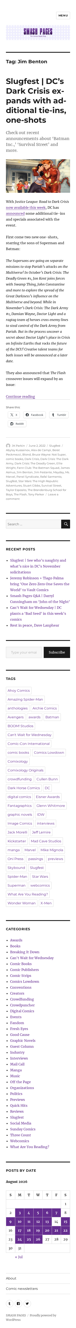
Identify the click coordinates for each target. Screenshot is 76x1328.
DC (47, 788)
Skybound (16, 868)
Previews (17, 1099)
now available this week (26, 207)
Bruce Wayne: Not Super (49, 454)
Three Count (20, 1135)
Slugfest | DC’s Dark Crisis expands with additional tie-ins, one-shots (36, 100)
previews (55, 859)
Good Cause (20, 1035)
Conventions (20, 987)
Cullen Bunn (47, 779)
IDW (41, 815)
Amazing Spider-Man (25, 699)
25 (29, 1239)
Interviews (19, 1058)
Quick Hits (18, 1105)
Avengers (16, 717)
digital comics (19, 797)
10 (20, 1221)
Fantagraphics (20, 806)
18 (29, 1230)
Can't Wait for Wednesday (30, 735)
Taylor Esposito (16, 490)
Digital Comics (22, 1011)
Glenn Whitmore (51, 806)
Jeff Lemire (41, 832)
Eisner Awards (48, 797)
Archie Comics (45, 708)
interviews (45, 823)
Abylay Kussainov (18, 450)
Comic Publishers (24, 970)
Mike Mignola (52, 850)
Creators (17, 993)
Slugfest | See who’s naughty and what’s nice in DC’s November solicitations (38, 566)
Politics (16, 1094)
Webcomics (19, 1141)
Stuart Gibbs (31, 485)
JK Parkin (18, 445)
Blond (26, 454)
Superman (17, 885)
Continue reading (20, 396)
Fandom (17, 1023)
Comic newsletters (22, 1289)
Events (16, 1017)
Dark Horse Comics (24, 788)
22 (65, 1230)
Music (15, 1076)
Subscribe (57, 652)
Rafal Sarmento (50, 476)
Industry (17, 1052)
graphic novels (20, 815)
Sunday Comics (22, 1129)
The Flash (20, 494)
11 (28, 1221)
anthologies (18, 708)
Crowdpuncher (22, 1005)
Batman (52, 717)
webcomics (40, 885)
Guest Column (22, 1046)
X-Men (46, 903)
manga (14, 850)
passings (35, 859)
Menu (63, 15)
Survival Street (51, 485)
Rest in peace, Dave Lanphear (34, 625)
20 (47, 1230)
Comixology (18, 761)
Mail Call (17, 1064)
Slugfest (54, 445)
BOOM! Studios (20, 726)
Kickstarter (17, 841)
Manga (16, 1070)
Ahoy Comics (19, 691)
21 (56, 1230)
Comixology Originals (25, 770)
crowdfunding (20, 779)
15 (65, 1221)
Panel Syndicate (27, 476)
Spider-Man (17, 877)
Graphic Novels (22, 1040)
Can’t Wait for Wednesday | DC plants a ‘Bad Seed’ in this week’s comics (38, 613)
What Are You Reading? (28, 894)
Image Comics (20, 823)
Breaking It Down (24, 952)
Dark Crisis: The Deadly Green (35, 463)
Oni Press (15, 859)
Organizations (22, 1088)
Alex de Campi (41, 450)
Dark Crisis (31, 459)
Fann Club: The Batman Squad (38, 467)
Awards (16, 940)
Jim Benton (24, 472)
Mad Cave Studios (46, 841)
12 (38, 1221)
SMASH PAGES (16, 1315)
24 (20, 1239)
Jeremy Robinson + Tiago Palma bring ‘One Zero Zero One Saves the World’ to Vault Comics (39, 584)
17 (20, 1230)
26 (38, 1239)
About (11, 1278)
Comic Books (21, 964)
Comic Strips (20, 975)
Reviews (17, 1111)
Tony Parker (36, 494)
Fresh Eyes (19, 1029)
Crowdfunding (22, 999)
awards (34, 717)
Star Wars (40, 877)
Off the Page (20, 1082)
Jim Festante (43, 472)
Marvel (30, 850)
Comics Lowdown (49, 753)
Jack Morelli (17, 832)
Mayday (58, 472)
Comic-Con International (29, 744)
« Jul (19, 1257)
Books (15, 946)
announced (15, 213)
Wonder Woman (22, 903)
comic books (14, 459)
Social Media (20, 1123)
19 (38, 1230)
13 (47, 1221)
